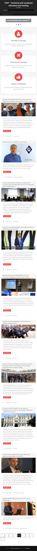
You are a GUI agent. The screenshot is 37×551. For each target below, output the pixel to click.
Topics (15, 269)
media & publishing (18, 177)
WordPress (28, 548)
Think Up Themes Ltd (15, 548)
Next (2, 539)
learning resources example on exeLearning (15, 142)
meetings (16, 221)
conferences (17, 136)
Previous (2, 535)
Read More (6, 131)
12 (31, 535)
